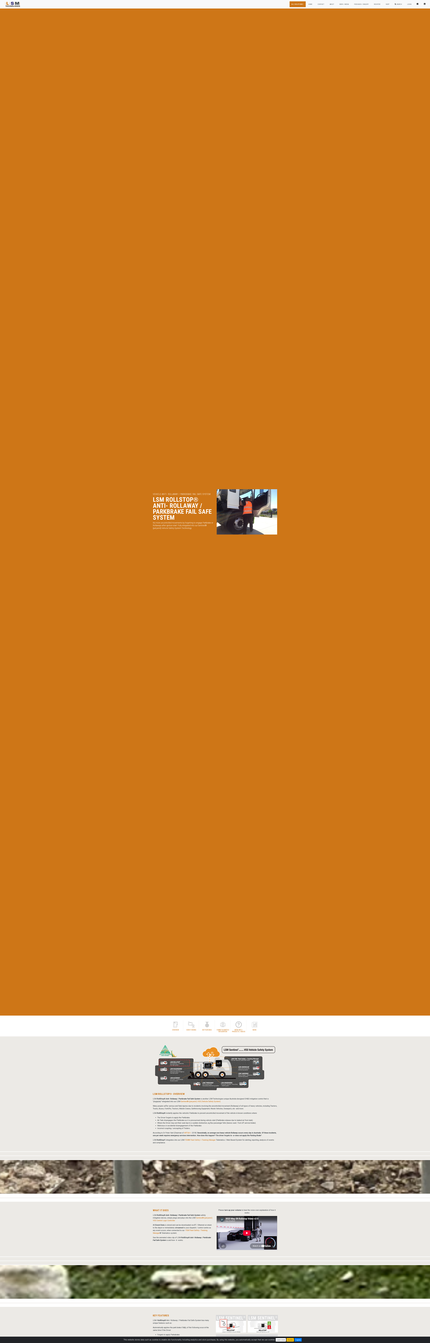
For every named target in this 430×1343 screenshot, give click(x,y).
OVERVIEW (175, 1030)
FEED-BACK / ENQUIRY (361, 4)
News (254, 1030)
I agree (298, 1340)
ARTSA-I (187, 1133)
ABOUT (332, 4)
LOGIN (409, 4)
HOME (310, 4)
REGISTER (377, 4)
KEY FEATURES (207, 1030)
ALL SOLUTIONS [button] (297, 4)
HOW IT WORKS (191, 1030)
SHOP (387, 4)
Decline (290, 1340)
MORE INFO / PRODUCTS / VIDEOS (238, 1031)
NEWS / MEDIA (344, 4)
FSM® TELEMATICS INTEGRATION (223, 1031)
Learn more (281, 1340)
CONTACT (321, 4)
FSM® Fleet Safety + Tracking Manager (200, 1140)
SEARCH (399, 4)
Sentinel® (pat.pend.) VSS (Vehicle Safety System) (201, 1101)
